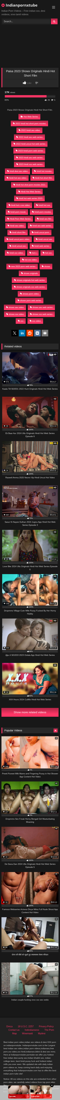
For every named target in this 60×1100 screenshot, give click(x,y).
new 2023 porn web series (23, 266)
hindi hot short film (43, 178)
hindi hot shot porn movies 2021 (30, 185)
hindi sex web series (41, 225)
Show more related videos (30, 712)
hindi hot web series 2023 (30, 198)
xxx (21, 321)
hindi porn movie (18, 212)
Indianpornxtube (21, 5)
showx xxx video (16, 314)
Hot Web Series (31, 116)
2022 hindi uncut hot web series (30, 144)
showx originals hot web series (31, 280)
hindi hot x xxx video (20, 205)
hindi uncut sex (45, 239)
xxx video (36, 321)
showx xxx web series (42, 314)
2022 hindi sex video (30, 130)
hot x (34, 253)
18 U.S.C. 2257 (26, 1026)
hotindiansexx (32, 1030)
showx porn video (31, 294)
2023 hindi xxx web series (31, 164)
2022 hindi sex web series (31, 137)
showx (47, 266)
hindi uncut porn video (19, 239)
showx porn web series (30, 300)
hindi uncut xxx (19, 246)
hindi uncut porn (41, 232)
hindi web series (41, 246)
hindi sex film (45, 219)
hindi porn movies (43, 212)
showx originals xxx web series (30, 287)
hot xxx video (31, 259)
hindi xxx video (16, 253)
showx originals (31, 273)
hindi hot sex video (17, 178)
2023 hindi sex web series (31, 157)
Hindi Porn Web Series (20, 219)
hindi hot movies (44, 171)
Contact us (14, 1030)
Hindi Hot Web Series (30, 191)
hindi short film (18, 232)
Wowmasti (27, 1033)
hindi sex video (17, 225)
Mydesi (41, 1033)
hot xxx (48, 253)
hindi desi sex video (19, 171)
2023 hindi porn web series (30, 150)
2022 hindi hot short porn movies (30, 123)
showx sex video (16, 307)
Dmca (9, 1026)
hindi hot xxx (44, 205)
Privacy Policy (46, 1026)
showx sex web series (42, 307)
